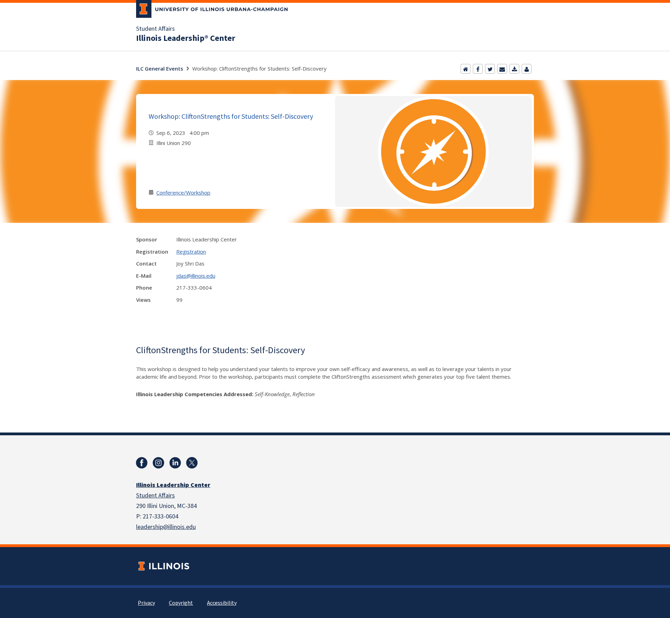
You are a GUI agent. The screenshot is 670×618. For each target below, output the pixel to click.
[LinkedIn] (175, 463)
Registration (191, 251)
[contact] (526, 69)
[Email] (502, 69)
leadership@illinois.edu (166, 527)
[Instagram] (158, 463)
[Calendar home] (465, 69)
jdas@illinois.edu (195, 275)
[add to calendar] (514, 69)
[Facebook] (478, 69)
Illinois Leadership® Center (185, 38)
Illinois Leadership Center (173, 485)
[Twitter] (490, 69)
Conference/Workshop (183, 192)
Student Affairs (155, 29)
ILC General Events (159, 68)
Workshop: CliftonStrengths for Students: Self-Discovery (231, 116)
